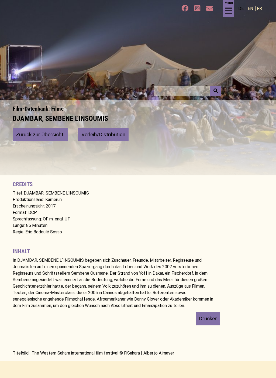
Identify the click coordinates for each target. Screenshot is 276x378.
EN (251, 8)
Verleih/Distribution (103, 134)
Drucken (208, 318)
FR (259, 8)
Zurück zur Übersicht (40, 134)
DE (241, 8)
